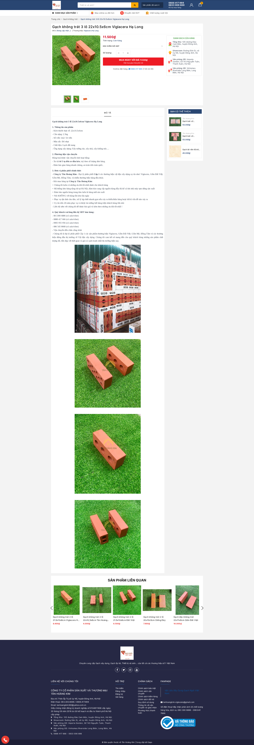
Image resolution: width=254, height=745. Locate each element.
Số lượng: (107, 53)
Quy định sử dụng (146, 702)
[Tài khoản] (191, 5)
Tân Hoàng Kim (188, 119)
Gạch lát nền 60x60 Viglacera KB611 (191, 149)
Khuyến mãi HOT (132, 13)
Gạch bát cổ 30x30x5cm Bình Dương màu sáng (190, 136)
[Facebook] (117, 670)
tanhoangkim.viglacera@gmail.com (178, 702)
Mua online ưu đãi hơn (104, 13)
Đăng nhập (120, 691)
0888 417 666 (136, 69)
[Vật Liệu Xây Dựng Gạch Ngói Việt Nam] (63, 5)
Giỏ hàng (119, 697)
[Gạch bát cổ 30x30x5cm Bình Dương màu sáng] (175, 137)
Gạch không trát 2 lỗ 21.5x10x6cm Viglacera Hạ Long (66, 618)
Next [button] (202, 608)
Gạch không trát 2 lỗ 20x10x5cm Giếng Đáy (154, 618)
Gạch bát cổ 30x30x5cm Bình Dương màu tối (190, 121)
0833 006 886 (75, 734)
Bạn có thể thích (180, 111)
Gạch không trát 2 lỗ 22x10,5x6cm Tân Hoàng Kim (95, 618)
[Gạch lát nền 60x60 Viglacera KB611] (175, 151)
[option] (76, 60)
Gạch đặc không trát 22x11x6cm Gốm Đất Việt (186, 618)
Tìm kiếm (119, 688)
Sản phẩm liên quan (127, 580)
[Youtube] (136, 670)
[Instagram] (130, 670)
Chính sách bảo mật (147, 688)
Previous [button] (52, 608)
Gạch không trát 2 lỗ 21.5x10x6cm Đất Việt (124, 618)
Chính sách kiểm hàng (148, 696)
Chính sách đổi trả (146, 699)
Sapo (150, 742)
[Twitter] (123, 670)
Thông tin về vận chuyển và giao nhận (147, 706)
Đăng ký (119, 694)
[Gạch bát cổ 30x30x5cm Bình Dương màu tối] (175, 122)
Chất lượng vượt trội (159, 13)
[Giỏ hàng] (200, 5)
